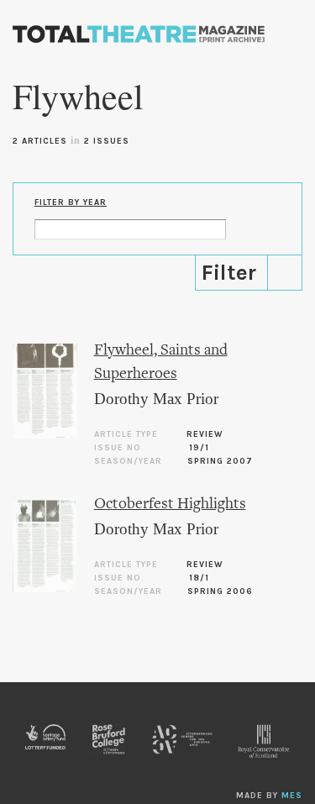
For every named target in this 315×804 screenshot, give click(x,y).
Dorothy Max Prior (156, 398)
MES (291, 796)
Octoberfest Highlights (170, 504)
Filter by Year (70, 202)
